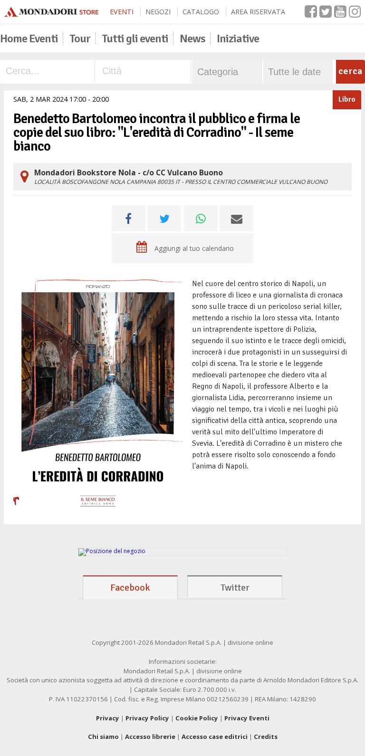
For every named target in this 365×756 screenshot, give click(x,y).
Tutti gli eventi (135, 38)
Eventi (122, 11)
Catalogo (200, 11)
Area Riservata (258, 11)
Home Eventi (29, 38)
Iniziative (238, 38)
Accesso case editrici (215, 736)
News (192, 38)
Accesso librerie (150, 736)
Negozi (158, 11)
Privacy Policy (147, 718)
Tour (79, 38)
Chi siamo (103, 736)
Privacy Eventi (246, 718)
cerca (350, 71)
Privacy (107, 718)
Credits (266, 736)
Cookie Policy (196, 718)
